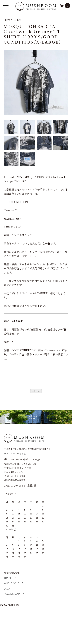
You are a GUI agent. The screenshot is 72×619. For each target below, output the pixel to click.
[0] (62, 7)
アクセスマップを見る (15, 453)
